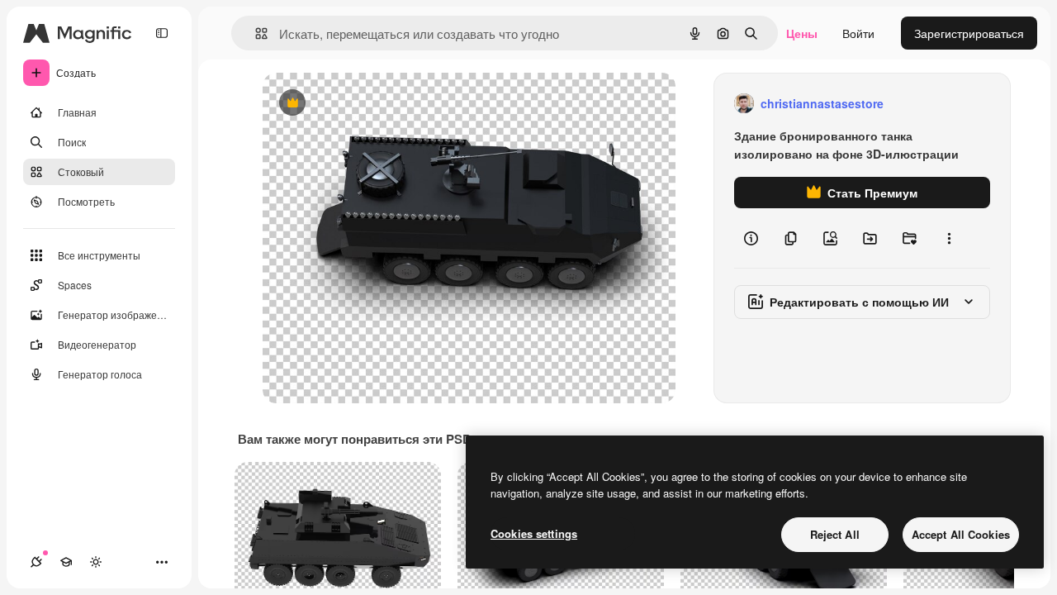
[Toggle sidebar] (162, 33)
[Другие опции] (948, 238)
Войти (858, 33)
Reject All (835, 534)
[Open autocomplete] (254, 33)
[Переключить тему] (96, 562)
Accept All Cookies (961, 534)
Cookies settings (534, 533)
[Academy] (66, 562)
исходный (373, 103)
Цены (802, 33)
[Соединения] (36, 562)
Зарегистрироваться (969, 33)
